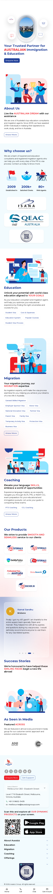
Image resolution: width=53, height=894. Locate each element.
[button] (19, 653)
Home (7, 892)
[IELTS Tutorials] (38, 547)
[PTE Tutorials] (15, 548)
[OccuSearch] (38, 572)
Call (20, 892)
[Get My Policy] (15, 560)
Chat (34, 892)
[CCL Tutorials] (38, 561)
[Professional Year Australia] (15, 572)
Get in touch (47, 892)
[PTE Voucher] (26, 585)
